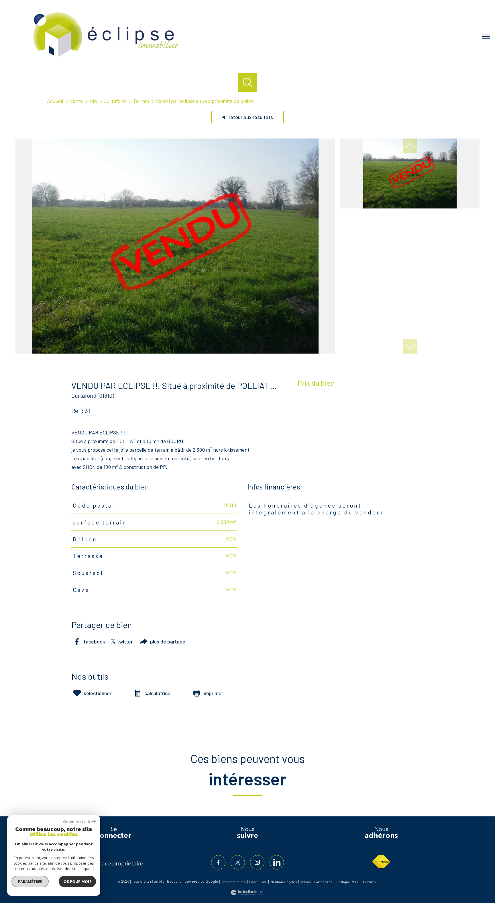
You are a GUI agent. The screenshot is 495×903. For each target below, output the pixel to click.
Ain (93, 101)
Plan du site (258, 882)
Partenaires (323, 882)
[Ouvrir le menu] (486, 36)
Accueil (55, 101)
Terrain (141, 101)
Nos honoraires (233, 882)
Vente (76, 101)
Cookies (369, 882)
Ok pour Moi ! (77, 881)
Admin (306, 882)
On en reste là (76, 822)
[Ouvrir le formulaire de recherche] (247, 82)
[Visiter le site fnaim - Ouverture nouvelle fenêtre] (381, 861)
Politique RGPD (348, 882)
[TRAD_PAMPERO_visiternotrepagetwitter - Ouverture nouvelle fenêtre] (238, 862)
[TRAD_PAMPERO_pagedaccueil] (106, 58)
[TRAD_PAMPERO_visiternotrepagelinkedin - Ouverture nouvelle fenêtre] (277, 862)
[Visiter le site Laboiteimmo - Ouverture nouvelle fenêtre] (247, 893)
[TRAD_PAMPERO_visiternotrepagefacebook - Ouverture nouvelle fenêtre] (218, 862)
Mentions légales (284, 882)
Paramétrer (30, 881)
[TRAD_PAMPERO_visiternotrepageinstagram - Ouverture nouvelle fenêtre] (257, 862)
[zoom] (175, 351)
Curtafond (114, 101)
